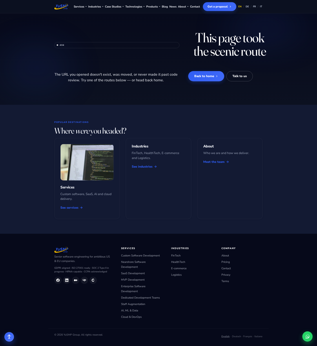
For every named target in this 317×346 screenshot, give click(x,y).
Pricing (225, 262)
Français (247, 336)
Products (152, 6)
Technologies (133, 6)
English (225, 336)
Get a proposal (217, 7)
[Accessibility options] (9, 337)
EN (240, 6)
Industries (94, 6)
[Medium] (75, 280)
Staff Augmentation (133, 304)
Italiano (258, 336)
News (172, 6)
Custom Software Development (140, 255)
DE (247, 6)
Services (79, 6)
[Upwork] (84, 280)
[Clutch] (93, 280)
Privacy (225, 275)
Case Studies (113, 6)
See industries (142, 166)
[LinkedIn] (66, 280)
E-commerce (179, 268)
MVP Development (133, 280)
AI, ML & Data (129, 310)
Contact (195, 6)
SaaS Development (133, 273)
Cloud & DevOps (131, 317)
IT (261, 6)
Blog (165, 6)
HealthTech (178, 262)
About (182, 6)
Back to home (204, 76)
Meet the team (214, 162)
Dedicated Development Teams (140, 297)
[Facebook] (58, 280)
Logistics (176, 275)
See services (69, 208)
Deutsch (236, 336)
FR (254, 6)
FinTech (176, 255)
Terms (225, 281)
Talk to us (239, 76)
